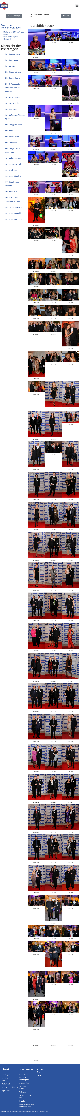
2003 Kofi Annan (11, 143)
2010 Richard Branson (13, 97)
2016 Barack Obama (12, 54)
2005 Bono (9, 131)
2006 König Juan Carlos (13, 125)
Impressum (5, 1090)
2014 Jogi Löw (10, 66)
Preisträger (5, 1075)
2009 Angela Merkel (12, 103)
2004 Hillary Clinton (12, 137)
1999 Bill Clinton (11, 170)
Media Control (6, 1084)
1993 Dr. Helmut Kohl (13, 213)
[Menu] (77, 5)
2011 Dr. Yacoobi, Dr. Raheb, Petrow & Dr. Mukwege (12, 87)
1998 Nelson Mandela (13, 176)
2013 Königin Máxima (13, 72)
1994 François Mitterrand (14, 207)
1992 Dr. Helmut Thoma (13, 219)
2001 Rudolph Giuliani (13, 158)
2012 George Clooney (13, 78)
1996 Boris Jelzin (11, 192)
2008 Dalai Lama (11, 109)
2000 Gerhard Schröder (13, 164)
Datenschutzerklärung (9, 1087)
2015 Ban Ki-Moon (11, 60)
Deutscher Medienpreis (6, 1079)
